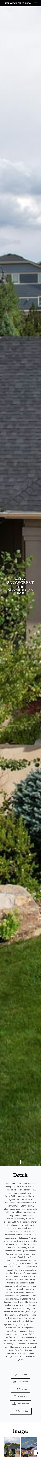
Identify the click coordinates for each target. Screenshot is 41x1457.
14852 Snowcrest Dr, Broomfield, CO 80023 (19, 3)
